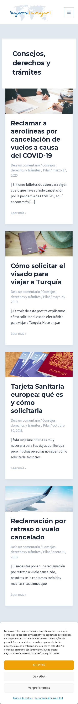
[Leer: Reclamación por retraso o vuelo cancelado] (39, 498)
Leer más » (18, 213)
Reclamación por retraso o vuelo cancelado (38, 529)
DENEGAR (39, 676)
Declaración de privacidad (49, 697)
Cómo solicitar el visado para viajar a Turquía (38, 274)
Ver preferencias (39, 688)
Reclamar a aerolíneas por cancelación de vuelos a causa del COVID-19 (35, 139)
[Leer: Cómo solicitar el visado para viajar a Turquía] (39, 243)
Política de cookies (22, 697)
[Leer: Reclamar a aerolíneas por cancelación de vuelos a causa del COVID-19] (39, 100)
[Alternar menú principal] (69, 12)
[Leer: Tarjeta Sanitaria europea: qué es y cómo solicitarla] (39, 364)
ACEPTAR (39, 665)
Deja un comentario (25, 165)
